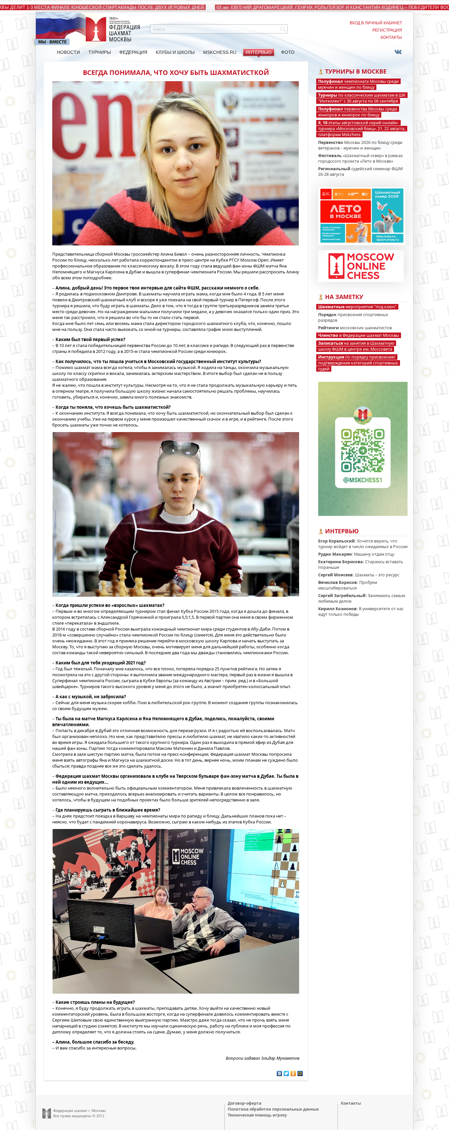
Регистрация (387, 30)
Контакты (391, 37)
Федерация (133, 52)
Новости (68, 52)
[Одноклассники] (293, 1073)
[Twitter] (286, 1073)
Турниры (99, 52)
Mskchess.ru (219, 52)
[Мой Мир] (300, 1073)
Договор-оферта (244, 1103)
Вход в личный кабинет (376, 23)
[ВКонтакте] (279, 1073)
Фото (288, 52)
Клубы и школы (175, 52)
